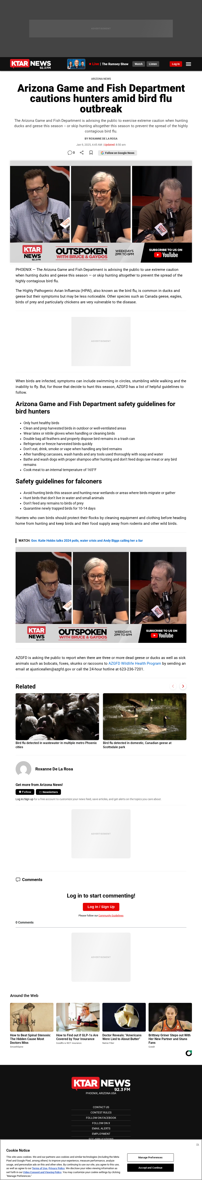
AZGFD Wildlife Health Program (134, 663)
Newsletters (50, 792)
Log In (176, 64)
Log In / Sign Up (101, 907)
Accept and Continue (150, 1167)
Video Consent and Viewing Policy (42, 1172)
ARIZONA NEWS (101, 79)
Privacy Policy (57, 1168)
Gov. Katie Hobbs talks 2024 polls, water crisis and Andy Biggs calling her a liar (87, 540)
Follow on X (101, 1123)
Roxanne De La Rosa (54, 769)
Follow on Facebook (101, 1117)
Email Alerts (101, 1128)
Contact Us (101, 1107)
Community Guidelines (110, 915)
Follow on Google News (119, 153)
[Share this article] (81, 152)
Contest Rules (101, 1112)
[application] (101, 595)
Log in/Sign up (24, 799)
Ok (197, 1144)
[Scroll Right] (183, 686)
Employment (101, 1133)
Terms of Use (39, 1168)
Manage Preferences (150, 1157)
